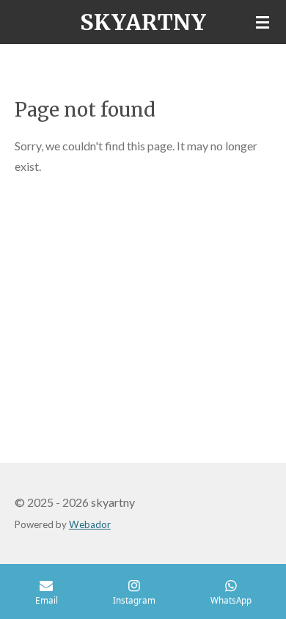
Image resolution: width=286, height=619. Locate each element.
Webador (90, 524)
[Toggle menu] (262, 22)
